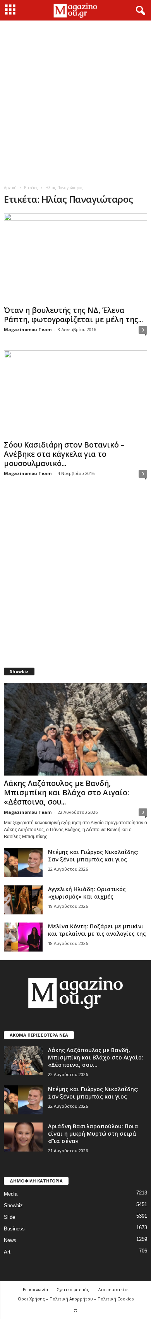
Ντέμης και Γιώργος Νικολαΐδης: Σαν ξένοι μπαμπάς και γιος (93, 855)
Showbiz (13, 1205)
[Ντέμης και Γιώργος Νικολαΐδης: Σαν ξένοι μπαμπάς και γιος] (23, 862)
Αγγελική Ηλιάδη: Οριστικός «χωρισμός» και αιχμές (87, 892)
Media (10, 1194)
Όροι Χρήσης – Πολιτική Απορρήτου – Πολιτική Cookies (76, 1299)
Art (7, 1252)
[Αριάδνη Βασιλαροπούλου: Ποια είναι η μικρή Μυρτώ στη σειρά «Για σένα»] (23, 1137)
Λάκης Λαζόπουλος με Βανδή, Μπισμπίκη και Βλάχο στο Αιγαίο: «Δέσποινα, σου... (66, 792)
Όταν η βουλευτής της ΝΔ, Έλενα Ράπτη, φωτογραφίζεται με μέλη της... (73, 315)
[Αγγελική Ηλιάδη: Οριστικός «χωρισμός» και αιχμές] (23, 899)
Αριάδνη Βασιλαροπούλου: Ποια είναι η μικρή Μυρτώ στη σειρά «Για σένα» (93, 1134)
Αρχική (10, 187)
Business (14, 1229)
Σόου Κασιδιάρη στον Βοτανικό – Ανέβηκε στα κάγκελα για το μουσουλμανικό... (64, 454)
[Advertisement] (75, 99)
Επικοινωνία (35, 1289)
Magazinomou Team (27, 329)
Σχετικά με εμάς (73, 1289)
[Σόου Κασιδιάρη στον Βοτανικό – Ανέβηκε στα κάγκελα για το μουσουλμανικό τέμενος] (75, 393)
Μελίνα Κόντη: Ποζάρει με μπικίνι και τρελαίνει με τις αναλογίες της (97, 930)
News (10, 1240)
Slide (9, 1217)
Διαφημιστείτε (113, 1289)
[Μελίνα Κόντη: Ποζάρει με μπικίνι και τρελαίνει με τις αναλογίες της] (23, 937)
